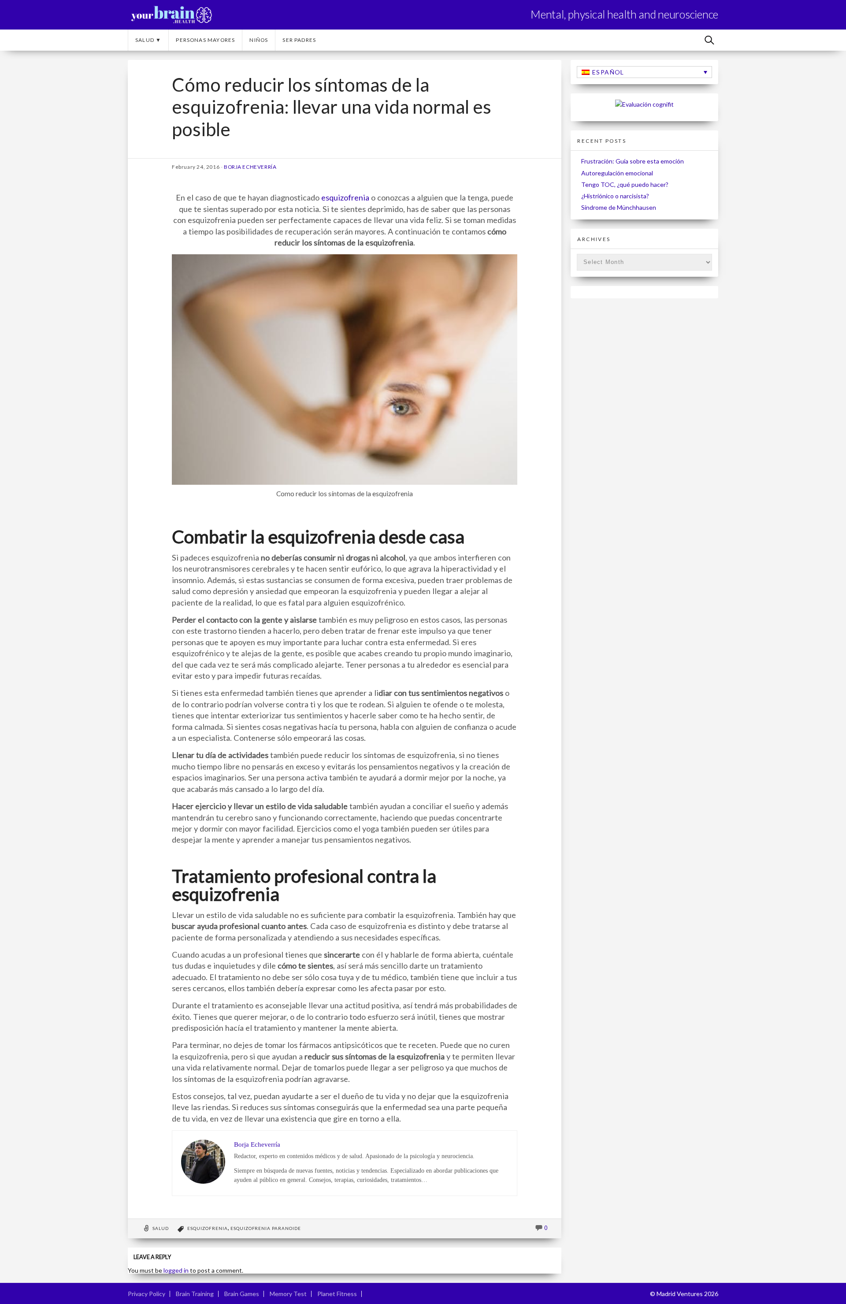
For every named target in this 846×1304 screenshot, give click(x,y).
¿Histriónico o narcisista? (615, 196)
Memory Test (288, 1293)
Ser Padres (299, 40)
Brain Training (195, 1293)
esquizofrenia (345, 197)
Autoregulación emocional (617, 173)
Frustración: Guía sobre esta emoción (632, 161)
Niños (258, 40)
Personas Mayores (205, 40)
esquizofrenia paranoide (265, 1228)
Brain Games (241, 1293)
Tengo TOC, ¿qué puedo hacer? (624, 184)
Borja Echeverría (250, 166)
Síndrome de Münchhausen (618, 207)
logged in (176, 1270)
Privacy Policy (146, 1293)
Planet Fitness (337, 1293)
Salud (160, 1228)
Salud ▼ (148, 40)
